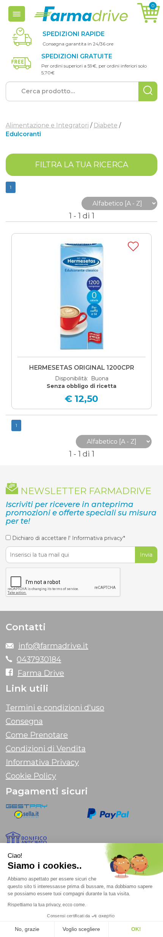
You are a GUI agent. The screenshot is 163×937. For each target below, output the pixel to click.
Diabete (106, 125)
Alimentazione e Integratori (47, 125)
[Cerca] (147, 91)
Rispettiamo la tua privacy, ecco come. (47, 904)
